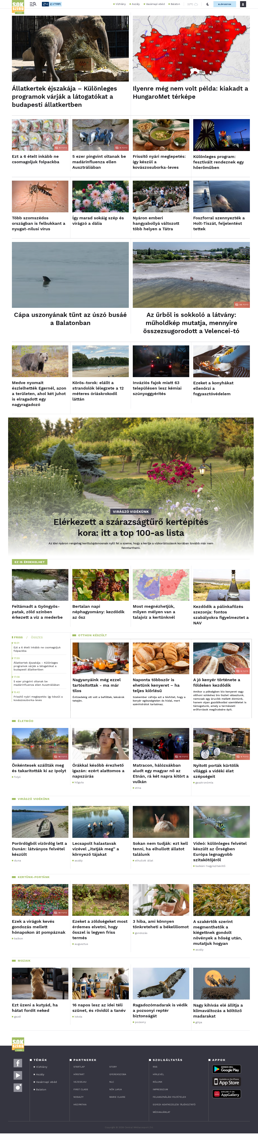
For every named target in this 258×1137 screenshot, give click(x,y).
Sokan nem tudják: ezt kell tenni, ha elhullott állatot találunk (160, 849)
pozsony (140, 1022)
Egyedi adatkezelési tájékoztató (174, 1104)
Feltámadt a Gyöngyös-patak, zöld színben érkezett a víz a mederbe (37, 612)
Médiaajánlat (161, 1112)
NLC (111, 1082)
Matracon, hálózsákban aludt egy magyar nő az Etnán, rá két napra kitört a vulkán (161, 773)
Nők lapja (115, 1089)
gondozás (141, 932)
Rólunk (157, 1082)
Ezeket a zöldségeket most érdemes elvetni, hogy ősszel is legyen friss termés (99, 929)
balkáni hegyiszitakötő (210, 865)
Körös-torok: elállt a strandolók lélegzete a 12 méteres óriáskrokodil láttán (98, 390)
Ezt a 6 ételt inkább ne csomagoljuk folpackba (35, 159)
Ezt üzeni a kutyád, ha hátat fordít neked (35, 1008)
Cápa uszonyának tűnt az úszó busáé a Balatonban (70, 319)
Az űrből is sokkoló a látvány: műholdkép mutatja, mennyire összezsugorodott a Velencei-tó (191, 323)
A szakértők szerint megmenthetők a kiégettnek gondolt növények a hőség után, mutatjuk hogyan (217, 932)
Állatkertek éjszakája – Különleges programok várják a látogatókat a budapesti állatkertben (64, 96)
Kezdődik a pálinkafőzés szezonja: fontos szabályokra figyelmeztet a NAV (221, 614)
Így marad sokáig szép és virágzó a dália (98, 221)
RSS (155, 1066)
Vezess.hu (80, 1082)
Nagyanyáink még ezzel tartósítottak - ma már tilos (97, 685)
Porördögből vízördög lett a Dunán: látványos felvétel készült (39, 849)
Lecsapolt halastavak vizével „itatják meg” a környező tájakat (95, 849)
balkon (18, 938)
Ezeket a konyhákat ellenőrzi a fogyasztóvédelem (213, 388)
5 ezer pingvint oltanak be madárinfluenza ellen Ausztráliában (99, 162)
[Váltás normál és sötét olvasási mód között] (207, 4)
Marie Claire (117, 1097)
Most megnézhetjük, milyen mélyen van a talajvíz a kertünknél (154, 612)
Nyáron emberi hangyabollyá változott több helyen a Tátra (156, 223)
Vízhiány (121, 4)
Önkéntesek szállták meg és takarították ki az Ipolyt (39, 768)
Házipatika (80, 1104)
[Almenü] (33, 4)
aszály (79, 860)
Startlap (79, 1066)
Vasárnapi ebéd (155, 4)
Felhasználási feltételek (169, 1097)
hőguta (79, 782)
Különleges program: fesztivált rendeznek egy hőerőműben (218, 162)
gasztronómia (204, 782)
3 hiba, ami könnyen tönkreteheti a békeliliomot (161, 924)
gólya (198, 1022)
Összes (37, 637)
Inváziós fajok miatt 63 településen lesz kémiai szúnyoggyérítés (157, 388)
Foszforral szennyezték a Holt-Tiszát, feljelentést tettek (219, 223)
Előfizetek (224, 4)
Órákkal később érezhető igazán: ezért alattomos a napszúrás (98, 771)
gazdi (17, 1016)
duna (17, 860)
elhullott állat (144, 860)
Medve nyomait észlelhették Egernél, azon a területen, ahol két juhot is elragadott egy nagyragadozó (39, 393)
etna (138, 787)
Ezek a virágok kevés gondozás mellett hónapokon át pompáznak (38, 927)
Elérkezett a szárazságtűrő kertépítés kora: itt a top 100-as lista (130, 527)
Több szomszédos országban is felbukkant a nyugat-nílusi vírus (38, 223)
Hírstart (78, 1074)
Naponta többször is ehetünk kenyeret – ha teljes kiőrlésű (156, 685)
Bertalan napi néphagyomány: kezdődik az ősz (98, 612)
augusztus (81, 943)
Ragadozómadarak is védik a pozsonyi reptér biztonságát (160, 1010)
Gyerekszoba (117, 1074)
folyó (17, 776)
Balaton (175, 4)
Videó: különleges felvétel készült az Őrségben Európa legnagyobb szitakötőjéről (220, 851)
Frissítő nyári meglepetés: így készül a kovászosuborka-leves (159, 162)
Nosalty (78, 1097)
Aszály (136, 4)
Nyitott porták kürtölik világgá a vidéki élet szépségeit (216, 771)
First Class (80, 1089)
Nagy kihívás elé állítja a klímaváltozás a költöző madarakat (218, 1010)
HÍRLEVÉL (158, 1074)
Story (113, 1066)
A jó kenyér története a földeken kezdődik (216, 682)
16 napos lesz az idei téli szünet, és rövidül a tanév (99, 1008)
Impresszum (160, 1089)
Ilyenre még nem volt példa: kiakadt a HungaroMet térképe (190, 92)
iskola (78, 1016)
